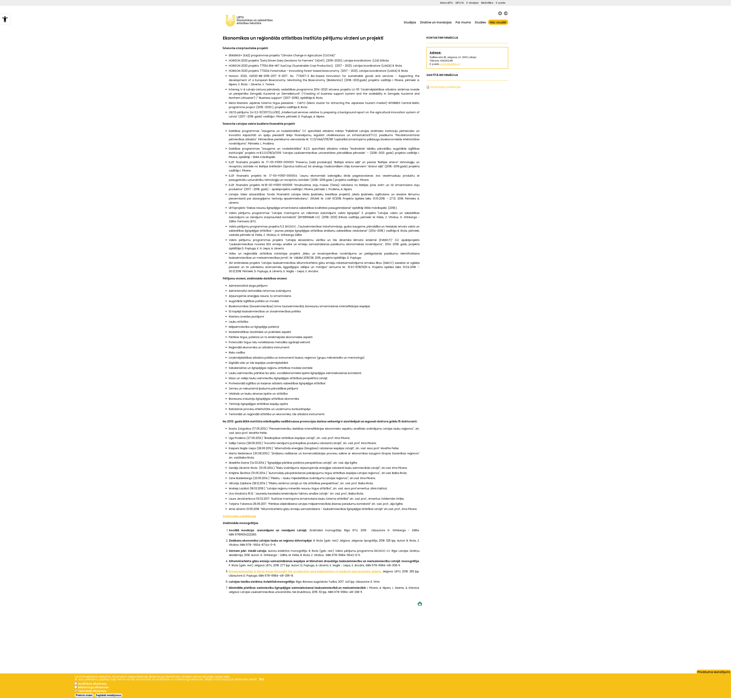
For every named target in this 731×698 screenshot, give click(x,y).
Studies (480, 22)
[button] (5, 19)
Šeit (261, 678)
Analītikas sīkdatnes (92, 684)
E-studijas (472, 3)
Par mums (463, 22)
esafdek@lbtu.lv (450, 64)
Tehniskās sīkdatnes (92, 691)
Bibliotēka (487, 3)
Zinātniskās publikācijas (445, 87)
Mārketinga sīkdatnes (93, 687)
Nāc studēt (498, 22)
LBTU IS (460, 3)
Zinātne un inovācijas (436, 22)
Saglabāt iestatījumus (108, 695)
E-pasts (500, 3)
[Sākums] (249, 28)
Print (420, 604)
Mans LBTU (446, 3)
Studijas (410, 22)
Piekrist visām (84, 695)
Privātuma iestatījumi (713, 671)
